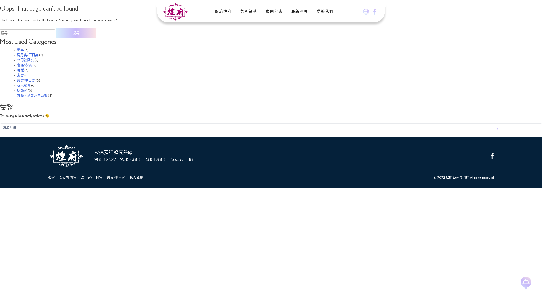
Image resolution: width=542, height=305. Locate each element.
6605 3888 (182, 159)
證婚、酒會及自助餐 (32, 95)
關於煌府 (223, 12)
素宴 (20, 75)
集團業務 (248, 12)
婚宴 (20, 50)
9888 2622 (105, 159)
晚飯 (20, 70)
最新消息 (299, 12)
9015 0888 (130, 159)
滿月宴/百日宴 (28, 55)
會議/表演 (24, 65)
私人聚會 (23, 85)
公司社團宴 (25, 60)
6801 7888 (156, 159)
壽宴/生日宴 (26, 80)
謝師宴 (22, 90)
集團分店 (274, 12)
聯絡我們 (325, 12)
